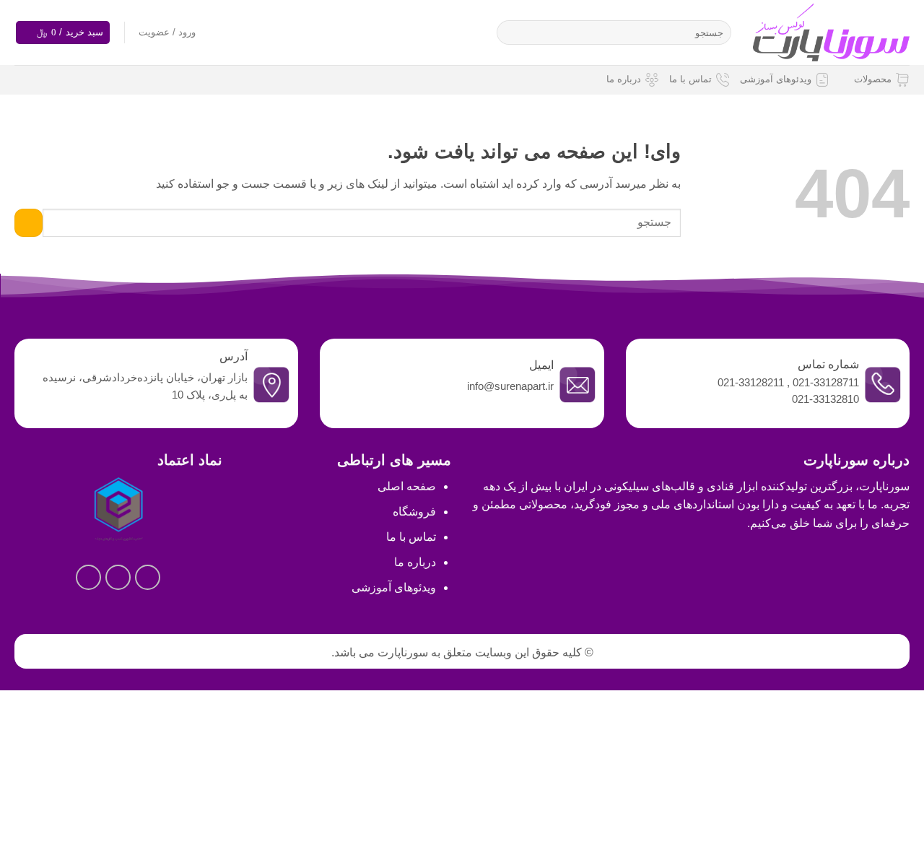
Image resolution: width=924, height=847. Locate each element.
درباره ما (623, 79)
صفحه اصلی (407, 486)
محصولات (873, 79)
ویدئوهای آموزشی (775, 79)
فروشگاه (414, 511)
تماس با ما (690, 79)
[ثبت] (511, 32)
